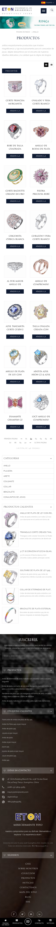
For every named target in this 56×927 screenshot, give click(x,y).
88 (15, 443)
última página (40, 443)
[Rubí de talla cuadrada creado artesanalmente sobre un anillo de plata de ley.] (15, 131)
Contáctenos (28, 887)
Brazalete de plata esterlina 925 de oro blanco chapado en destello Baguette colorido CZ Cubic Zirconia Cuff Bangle (36, 609)
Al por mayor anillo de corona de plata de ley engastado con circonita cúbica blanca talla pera (15, 283)
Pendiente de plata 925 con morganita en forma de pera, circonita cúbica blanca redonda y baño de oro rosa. (26, 695)
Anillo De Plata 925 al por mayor (14, 724)
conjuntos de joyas (14, 497)
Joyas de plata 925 (9, 756)
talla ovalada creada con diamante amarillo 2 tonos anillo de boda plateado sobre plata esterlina (41, 328)
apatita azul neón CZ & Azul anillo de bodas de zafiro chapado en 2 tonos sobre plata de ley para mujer (41, 373)
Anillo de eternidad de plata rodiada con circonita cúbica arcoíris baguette (26, 680)
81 (26, 439)
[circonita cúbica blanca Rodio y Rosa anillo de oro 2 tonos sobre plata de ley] (15, 221)
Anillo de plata (7, 738)
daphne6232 (12, 797)
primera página (11, 439)
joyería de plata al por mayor (13, 751)
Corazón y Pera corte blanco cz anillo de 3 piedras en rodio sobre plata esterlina (41, 238)
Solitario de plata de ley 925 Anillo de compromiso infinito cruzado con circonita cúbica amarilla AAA (36, 570)
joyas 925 (5, 747)
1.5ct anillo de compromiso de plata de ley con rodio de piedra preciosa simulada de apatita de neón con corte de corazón (41, 418)
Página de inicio (23, 32)
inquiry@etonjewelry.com (17, 792)
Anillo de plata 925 (9, 729)
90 (25, 443)
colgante (9, 481)
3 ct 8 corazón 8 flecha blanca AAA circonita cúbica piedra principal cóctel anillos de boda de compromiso (36, 551)
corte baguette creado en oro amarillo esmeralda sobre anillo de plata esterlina (15, 193)
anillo (35, 32)
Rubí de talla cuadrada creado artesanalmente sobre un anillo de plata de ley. (15, 147)
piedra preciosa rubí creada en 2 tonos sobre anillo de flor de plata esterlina (41, 193)
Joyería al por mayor (10, 733)
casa (28, 864)
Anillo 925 (5, 760)
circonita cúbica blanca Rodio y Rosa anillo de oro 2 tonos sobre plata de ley (15, 238)
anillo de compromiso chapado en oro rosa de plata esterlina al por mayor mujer (41, 283)
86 (51, 439)
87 (10, 443)
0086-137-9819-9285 (16, 787)
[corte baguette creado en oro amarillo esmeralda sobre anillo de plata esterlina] (15, 176)
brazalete (9, 492)
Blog (28, 897)
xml (28, 902)
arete (7, 476)
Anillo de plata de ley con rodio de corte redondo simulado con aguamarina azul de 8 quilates (15, 373)
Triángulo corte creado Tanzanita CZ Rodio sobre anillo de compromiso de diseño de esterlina (36, 532)
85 (46, 439)
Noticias (28, 883)
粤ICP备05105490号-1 (40, 846)
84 (41, 439)
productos (28, 878)
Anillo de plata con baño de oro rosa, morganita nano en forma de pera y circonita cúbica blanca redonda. (26, 687)
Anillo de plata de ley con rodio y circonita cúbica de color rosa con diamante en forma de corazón (36, 513)
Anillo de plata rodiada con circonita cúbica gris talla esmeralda (26, 701)
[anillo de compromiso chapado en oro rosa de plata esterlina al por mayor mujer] (41, 266)
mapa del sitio (28, 892)
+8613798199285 (14, 802)
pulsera (8, 471)
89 (20, 443)
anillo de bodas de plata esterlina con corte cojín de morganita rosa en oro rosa (41, 147)
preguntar (11, 71)
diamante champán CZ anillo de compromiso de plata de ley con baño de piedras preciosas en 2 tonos (15, 418)
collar (7, 487)
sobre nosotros (28, 868)
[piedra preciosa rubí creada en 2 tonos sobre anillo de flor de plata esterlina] (41, 176)
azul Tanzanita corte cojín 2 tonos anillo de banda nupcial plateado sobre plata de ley (15, 328)
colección (28, 873)
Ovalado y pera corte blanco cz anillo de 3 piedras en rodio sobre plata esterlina (41, 102)
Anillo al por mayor (9, 742)
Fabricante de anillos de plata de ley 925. (17, 720)
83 (36, 439)
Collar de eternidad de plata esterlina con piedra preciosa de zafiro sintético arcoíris (36, 590)
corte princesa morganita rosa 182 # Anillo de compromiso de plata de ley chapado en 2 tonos (15, 102)
